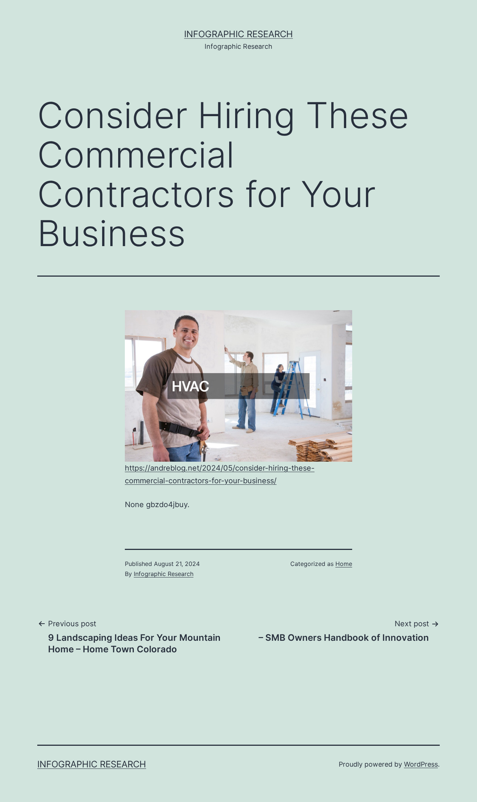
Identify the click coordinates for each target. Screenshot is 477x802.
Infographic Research (238, 34)
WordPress (421, 764)
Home (343, 563)
